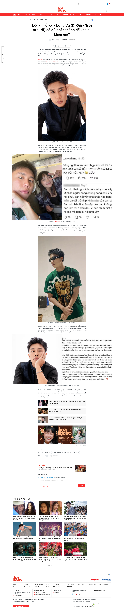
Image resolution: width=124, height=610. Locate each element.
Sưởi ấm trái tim (70, 584)
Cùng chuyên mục (21, 499)
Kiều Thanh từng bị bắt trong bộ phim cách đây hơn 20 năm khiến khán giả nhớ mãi (49, 518)
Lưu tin (3, 54)
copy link (62, 46)
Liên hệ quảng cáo (39, 590)
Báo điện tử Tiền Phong (62, 9)
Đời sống (20, 14)
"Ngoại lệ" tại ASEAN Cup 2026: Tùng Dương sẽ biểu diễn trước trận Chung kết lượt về (50, 559)
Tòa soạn (16, 590)
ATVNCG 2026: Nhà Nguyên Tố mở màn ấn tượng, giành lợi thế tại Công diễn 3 (50, 538)
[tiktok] (80, 594)
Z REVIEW (88, 14)
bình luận (68, 46)
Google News (92, 20)
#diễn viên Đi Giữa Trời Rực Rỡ (62, 452)
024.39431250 (18, 595)
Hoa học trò (17, 578)
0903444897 (57, 592)
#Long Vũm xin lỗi (53, 456)
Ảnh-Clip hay (81, 14)
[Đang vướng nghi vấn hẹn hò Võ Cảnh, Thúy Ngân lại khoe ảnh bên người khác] (80, 468)
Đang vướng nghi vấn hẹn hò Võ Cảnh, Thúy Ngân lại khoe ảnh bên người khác (55, 468)
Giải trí (33, 14)
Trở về (3, 62)
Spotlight (96, 14)
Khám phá (27, 14)
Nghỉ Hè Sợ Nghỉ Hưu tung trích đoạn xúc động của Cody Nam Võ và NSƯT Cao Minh (24, 559)
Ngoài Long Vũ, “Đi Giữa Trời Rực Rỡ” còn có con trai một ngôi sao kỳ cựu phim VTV (66, 410)
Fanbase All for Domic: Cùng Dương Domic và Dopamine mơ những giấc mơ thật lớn (75, 518)
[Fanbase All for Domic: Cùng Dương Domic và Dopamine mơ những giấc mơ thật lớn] (75, 508)
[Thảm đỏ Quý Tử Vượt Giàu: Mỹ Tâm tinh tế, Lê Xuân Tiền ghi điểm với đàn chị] (75, 529)
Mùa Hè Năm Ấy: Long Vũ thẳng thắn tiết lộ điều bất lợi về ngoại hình (24, 537)
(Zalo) (43, 592)
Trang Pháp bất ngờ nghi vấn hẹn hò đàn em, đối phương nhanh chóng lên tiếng (67, 402)
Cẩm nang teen (92, 584)
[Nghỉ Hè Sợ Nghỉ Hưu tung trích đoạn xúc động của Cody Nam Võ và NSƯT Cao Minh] (24, 549)
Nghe (3, 46)
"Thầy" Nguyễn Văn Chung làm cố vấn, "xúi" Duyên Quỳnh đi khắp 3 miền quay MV (75, 559)
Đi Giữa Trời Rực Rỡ (52, 61)
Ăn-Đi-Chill (72, 14)
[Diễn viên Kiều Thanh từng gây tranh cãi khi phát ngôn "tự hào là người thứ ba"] (24, 508)
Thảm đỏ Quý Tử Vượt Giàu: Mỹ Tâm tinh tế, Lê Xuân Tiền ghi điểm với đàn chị (75, 538)
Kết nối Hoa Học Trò (50, 586)
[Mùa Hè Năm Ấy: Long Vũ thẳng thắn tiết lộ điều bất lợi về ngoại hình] (24, 529)
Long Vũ (40, 59)
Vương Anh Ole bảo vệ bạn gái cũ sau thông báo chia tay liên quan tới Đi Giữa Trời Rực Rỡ (66, 418)
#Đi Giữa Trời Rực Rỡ (44, 452)
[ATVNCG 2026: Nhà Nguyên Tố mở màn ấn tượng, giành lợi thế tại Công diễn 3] (50, 529)
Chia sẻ (3, 50)
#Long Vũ (76, 452)
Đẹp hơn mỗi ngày (50, 14)
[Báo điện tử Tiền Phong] (95, 580)
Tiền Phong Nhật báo (64, 4)
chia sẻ (55, 46)
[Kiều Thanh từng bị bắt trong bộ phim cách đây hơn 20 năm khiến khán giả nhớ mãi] (50, 508)
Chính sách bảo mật (99, 590)
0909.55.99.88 (38, 592)
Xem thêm (109, 15)
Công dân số (27, 586)
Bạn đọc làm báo (21, 606)
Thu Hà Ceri (57, 221)
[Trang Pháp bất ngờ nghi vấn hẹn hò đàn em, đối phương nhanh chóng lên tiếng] (43, 403)
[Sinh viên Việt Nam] (106, 580)
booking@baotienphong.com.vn (42, 594)
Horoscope (103, 14)
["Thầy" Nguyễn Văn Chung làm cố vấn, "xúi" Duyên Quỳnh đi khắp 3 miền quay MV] (75, 549)
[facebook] (107, 4)
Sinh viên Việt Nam (77, 4)
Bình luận (3, 58)
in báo (65, 46)
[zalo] (84, 594)
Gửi (82, 485)
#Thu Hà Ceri (42, 456)
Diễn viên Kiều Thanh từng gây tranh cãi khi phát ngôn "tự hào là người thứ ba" (24, 518)
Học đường (40, 14)
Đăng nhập (40, 477)
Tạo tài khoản (49, 477)
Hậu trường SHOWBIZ (62, 14)
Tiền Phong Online (52, 4)
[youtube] (110, 4)
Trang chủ (14, 15)
